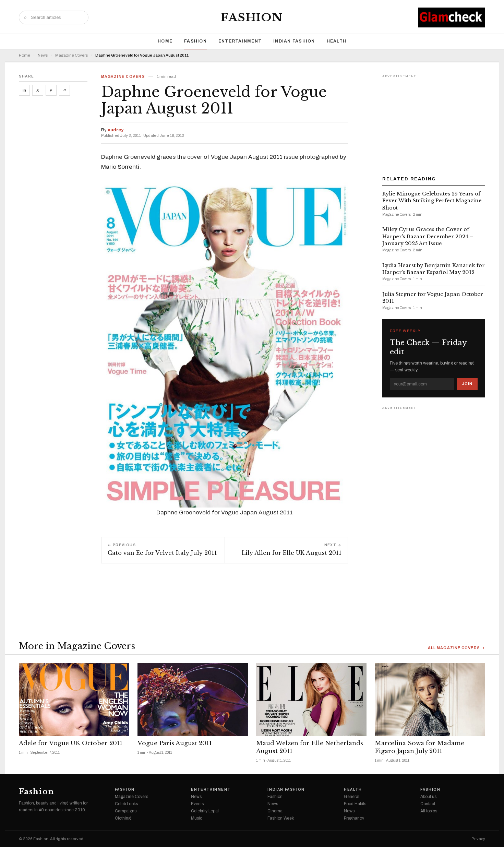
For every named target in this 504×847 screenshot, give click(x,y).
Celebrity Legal (205, 811)
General (351, 797)
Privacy (478, 839)
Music (196, 818)
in (24, 90)
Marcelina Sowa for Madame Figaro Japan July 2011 (419, 747)
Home (165, 41)
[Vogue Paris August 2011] (192, 700)
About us (428, 797)
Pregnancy (354, 818)
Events (197, 804)
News (43, 55)
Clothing (123, 818)
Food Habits (355, 804)
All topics (428, 811)
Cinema (275, 811)
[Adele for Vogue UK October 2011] (74, 700)
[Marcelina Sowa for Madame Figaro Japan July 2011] (430, 700)
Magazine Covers (71, 55)
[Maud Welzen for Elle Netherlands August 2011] (311, 700)
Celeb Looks (126, 804)
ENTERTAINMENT (240, 41)
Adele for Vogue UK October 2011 (70, 743)
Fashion (252, 17)
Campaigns (125, 811)
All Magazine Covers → (456, 648)
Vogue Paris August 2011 (174, 743)
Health (337, 41)
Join (467, 384)
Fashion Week (280, 818)
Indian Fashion (294, 41)
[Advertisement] (433, 123)
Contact (427, 804)
